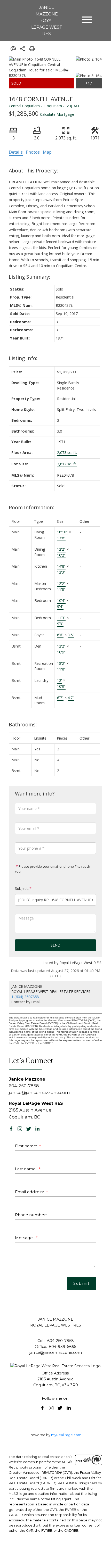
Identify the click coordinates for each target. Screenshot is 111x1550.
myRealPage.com (66, 1435)
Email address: (30, 1191)
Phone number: (31, 1214)
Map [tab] (47, 152)
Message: (25, 1237)
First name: (26, 1145)
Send (55, 945)
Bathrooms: (23, 724)
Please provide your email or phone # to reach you (52, 869)
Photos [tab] (33, 152)
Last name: (26, 1168)
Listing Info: (23, 358)
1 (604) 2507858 (25, 996)
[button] (11, 1128)
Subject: (22, 888)
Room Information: (31, 507)
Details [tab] (16, 152)
